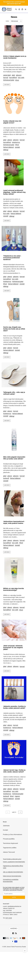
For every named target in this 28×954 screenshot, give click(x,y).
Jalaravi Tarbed (11, 946)
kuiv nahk (21, 77)
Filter (7, 21)
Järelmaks (6, 825)
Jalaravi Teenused (9, 852)
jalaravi (9, 140)
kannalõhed (13, 77)
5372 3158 (8, 918)
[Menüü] (25, 9)
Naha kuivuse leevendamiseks (12, 876)
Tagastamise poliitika (9, 847)
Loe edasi (7, 84)
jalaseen (19, 75)
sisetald (17, 147)
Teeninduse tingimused (10, 843)
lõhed (17, 80)
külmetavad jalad (8, 80)
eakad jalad (7, 75)
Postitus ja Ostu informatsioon (12, 834)
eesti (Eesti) (13, 928)
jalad (13, 75)
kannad (5, 77)
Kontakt (5, 830)
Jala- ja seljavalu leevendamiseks (13, 872)
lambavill (6, 478)
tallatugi (5, 150)
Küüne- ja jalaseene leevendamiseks (14, 862)
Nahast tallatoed (8, 147)
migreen (17, 796)
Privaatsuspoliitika (9, 839)
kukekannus (16, 142)
